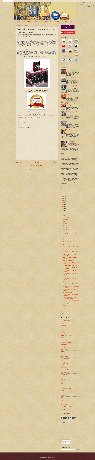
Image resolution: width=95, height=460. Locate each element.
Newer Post (19, 162)
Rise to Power (63, 395)
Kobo (39, 91)
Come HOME (63, 384)
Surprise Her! (63, 333)
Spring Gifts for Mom (65, 340)
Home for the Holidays (65, 346)
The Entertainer (69, 94)
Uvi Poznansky (72, 141)
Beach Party (63, 379)
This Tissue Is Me (70, 69)
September (65, 217)
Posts (63, 440)
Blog (18, 22)
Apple (35, 91)
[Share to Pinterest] (41, 117)
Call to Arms (63, 370)
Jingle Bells (63, 331)
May (64, 225)
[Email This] (35, 117)
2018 (63, 206)
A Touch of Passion (43, 56)
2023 (63, 196)
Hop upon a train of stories (66, 388)
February (65, 303)
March (64, 229)
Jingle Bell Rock (64, 351)
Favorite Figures (64, 404)
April (64, 227)
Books (35, 22)
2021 (63, 200)
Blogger (53, 457)
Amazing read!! (66, 281)
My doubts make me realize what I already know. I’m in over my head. (72, 130)
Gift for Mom (63, 354)
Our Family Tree (64, 407)
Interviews (67, 22)
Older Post (55, 162)
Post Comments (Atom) (26, 169)
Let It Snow (63, 339)
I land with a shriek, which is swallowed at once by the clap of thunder (72, 112)
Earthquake (68, 121)
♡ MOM (62, 390)
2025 (63, 193)
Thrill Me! (62, 365)
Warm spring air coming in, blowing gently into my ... (70, 255)
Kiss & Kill (63, 360)
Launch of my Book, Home (66, 409)
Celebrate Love (64, 367)
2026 (63, 191)
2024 (63, 195)
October (65, 215)
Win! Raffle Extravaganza (66, 399)
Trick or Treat (63, 377)
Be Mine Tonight (64, 347)
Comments (64, 442)
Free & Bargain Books (65, 320)
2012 (63, 313)
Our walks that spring (67, 244)
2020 (63, 202)
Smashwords (44, 91)
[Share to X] (38, 117)
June (64, 223)
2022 (63, 198)
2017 (63, 208)
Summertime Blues (64, 344)
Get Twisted (63, 400)
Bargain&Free (27, 22)
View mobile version (36, 165)
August (64, 219)
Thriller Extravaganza (65, 358)
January (65, 305)
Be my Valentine (64, 393)
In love (64, 276)
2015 (63, 308)
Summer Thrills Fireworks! (66, 353)
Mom (62, 381)
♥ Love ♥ (62, 402)
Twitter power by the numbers (69, 239)
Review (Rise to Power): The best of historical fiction (72, 86)
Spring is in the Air (64, 349)
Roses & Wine (63, 383)
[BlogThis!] (37, 117)
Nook (31, 91)
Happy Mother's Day (65, 372)
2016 (63, 210)
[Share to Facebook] (39, 117)
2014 (63, 310)
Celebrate (63, 386)
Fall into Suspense (64, 356)
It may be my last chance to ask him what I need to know (72, 103)
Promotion (48, 22)
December (65, 211)
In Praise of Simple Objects (72, 77)
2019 (63, 204)
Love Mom (63, 337)
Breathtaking (65, 249)
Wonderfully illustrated (67, 292)
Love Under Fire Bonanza (66, 363)
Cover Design (57, 22)
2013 (63, 311)
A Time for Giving (64, 369)
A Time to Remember (65, 392)
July (64, 221)
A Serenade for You (65, 374)
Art (41, 22)
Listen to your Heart (65, 362)
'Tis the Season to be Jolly (66, 335)
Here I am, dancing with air (68, 260)
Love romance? (64, 376)
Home (37, 162)
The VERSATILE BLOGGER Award (70, 265)
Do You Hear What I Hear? (66, 342)
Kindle (27, 91)
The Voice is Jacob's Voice (66, 406)
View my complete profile (66, 185)
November (65, 213)
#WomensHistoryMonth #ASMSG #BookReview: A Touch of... (69, 298)
